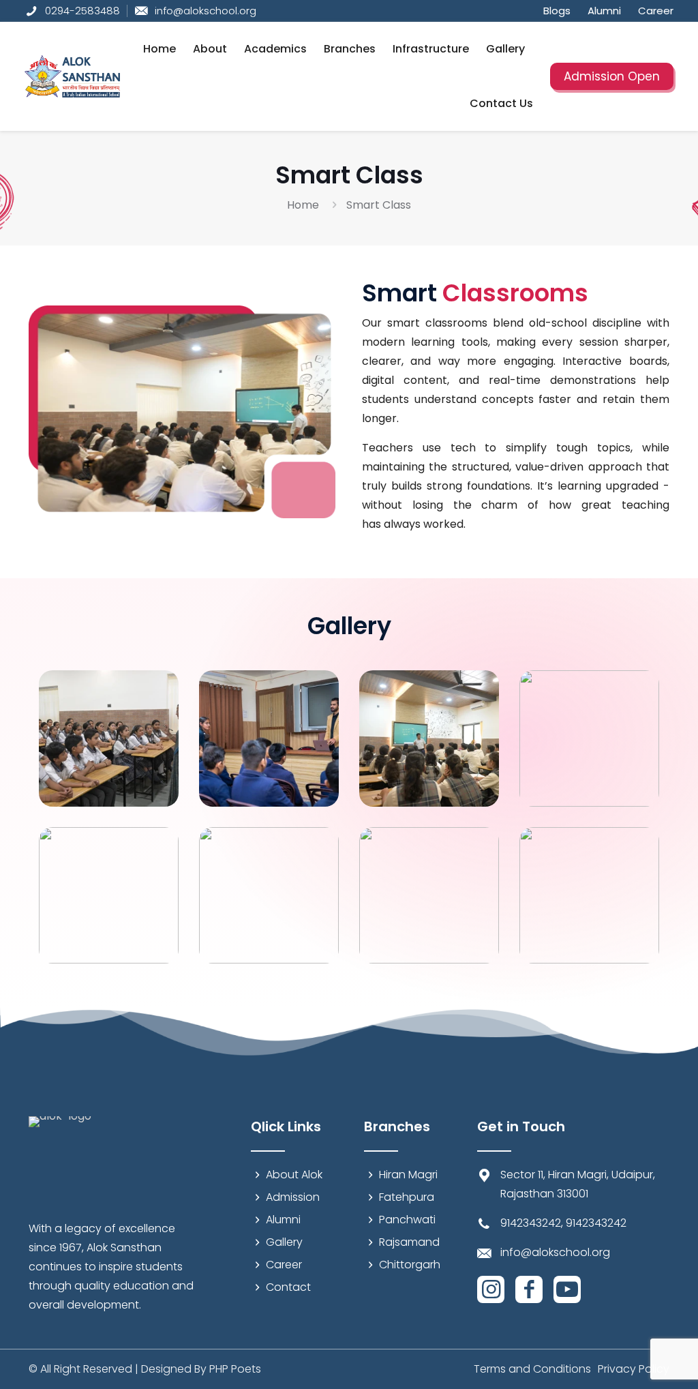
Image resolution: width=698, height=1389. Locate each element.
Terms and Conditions (532, 1369)
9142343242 (530, 1223)
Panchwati (407, 1219)
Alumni (283, 1219)
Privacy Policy (633, 1369)
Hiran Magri (408, 1174)
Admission (293, 1197)
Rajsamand (409, 1242)
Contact (288, 1287)
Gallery (284, 1242)
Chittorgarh (409, 1264)
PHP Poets (235, 1369)
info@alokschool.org (555, 1252)
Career (284, 1264)
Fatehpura (406, 1197)
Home (303, 205)
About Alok (294, 1174)
